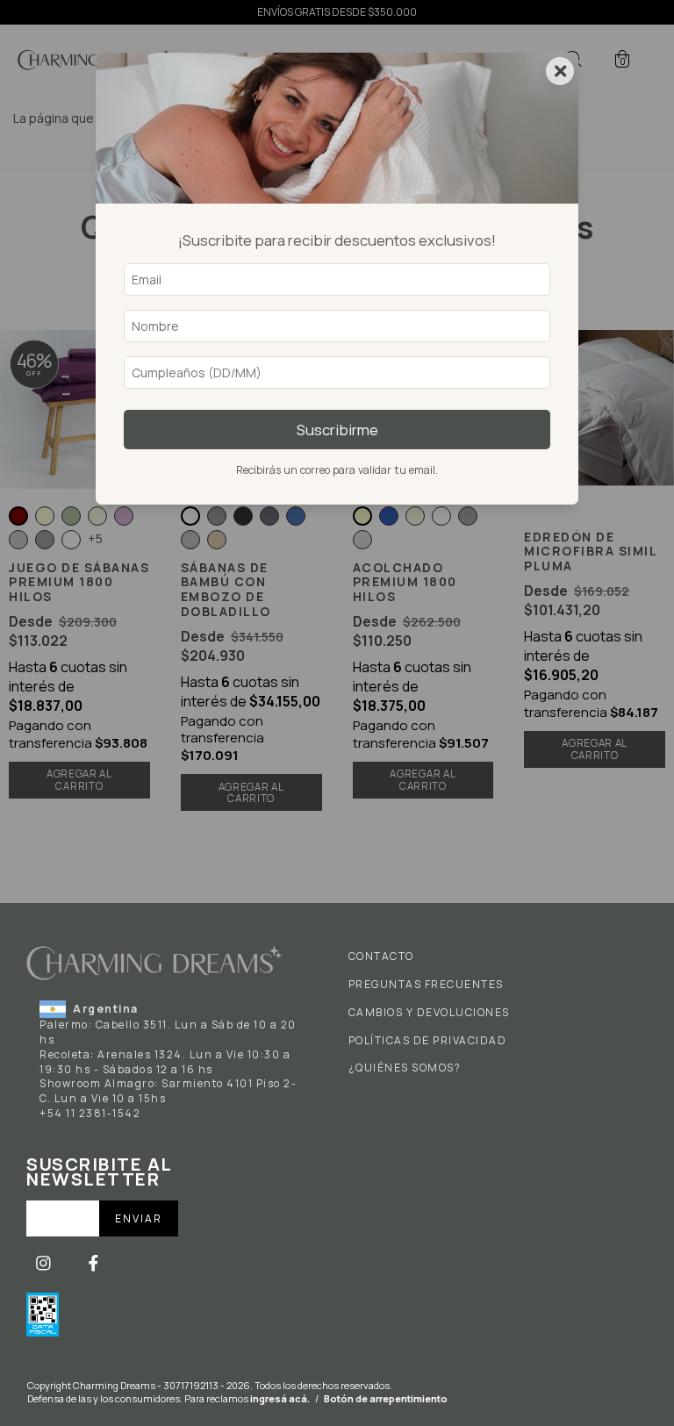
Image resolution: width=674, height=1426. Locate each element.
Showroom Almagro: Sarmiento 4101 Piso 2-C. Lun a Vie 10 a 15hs (168, 1091)
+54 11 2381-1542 (89, 1113)
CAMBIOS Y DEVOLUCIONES (429, 1013)
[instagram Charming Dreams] (44, 1262)
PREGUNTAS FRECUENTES (426, 985)
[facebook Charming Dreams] (93, 1262)
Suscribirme (337, 429)
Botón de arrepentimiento (386, 1398)
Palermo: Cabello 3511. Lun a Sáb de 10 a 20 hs (168, 1032)
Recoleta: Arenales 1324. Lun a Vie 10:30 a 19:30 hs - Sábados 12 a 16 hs (164, 1062)
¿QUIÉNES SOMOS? (405, 1068)
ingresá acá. (280, 1398)
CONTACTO (381, 956)
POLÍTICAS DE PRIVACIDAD (427, 1041)
